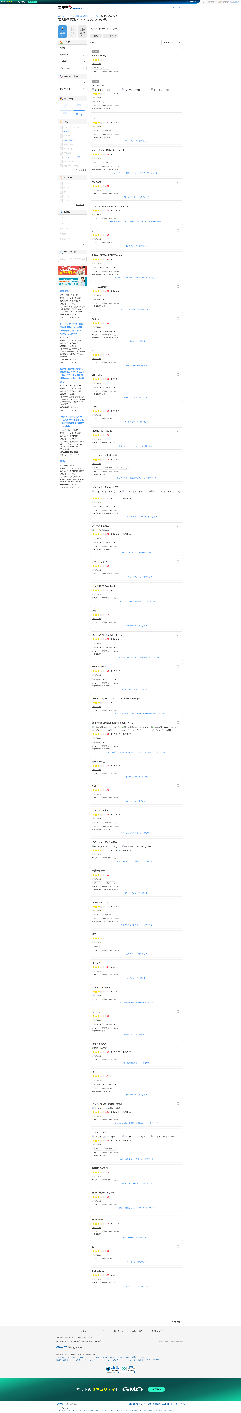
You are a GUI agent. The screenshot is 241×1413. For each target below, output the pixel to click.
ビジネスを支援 (94, 1410)
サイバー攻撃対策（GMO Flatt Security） (119, 1360)
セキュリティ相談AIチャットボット (136, 1357)
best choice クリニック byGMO (67, 1341)
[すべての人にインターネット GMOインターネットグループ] (223, 2)
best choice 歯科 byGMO (90, 1341)
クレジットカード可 (72, 157)
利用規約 (59, 1337)
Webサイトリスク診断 (116, 1357)
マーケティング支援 (116, 1410)
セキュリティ (104, 1410)
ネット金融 (143, 1410)
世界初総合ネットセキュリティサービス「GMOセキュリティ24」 (75, 1357)
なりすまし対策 (138, 1360)
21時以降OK (97, 101)
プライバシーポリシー (82, 1337)
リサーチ (127, 1410)
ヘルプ (101, 1331)
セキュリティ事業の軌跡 (152, 1359)
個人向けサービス (161, 1410)
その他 (170, 1410)
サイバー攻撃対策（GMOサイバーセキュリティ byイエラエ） (87, 1360)
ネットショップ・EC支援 (80, 1410)
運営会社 (67, 1337)
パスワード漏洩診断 (102, 1357)
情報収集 (134, 1410)
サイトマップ (156, 1331)
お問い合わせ (118, 1331)
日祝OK (95, 130)
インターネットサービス (63, 1410)
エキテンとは (84, 1331)
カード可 (121, 468)
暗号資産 (151, 1410)
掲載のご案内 (137, 1331)
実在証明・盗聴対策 (62, 1360)
